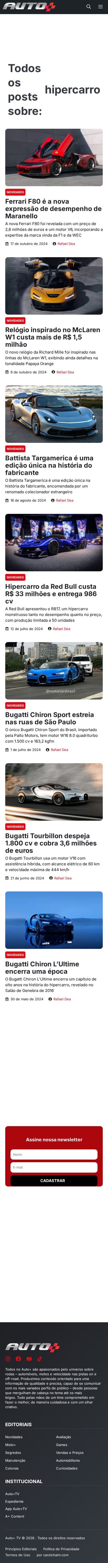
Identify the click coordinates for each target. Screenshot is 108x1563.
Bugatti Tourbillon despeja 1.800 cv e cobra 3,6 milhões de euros (51, 843)
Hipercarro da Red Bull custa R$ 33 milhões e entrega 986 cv (51, 594)
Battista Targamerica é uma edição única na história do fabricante (49, 465)
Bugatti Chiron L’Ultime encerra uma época (42, 967)
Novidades (15, 192)
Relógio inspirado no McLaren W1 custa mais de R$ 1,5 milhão (52, 337)
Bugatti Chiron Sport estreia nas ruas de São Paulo (49, 718)
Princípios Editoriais (21, 1549)
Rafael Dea (66, 244)
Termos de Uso (17, 1555)
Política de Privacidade (61, 1549)
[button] (89, 7)
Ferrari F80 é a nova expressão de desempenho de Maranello (53, 208)
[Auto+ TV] (29, 7)
